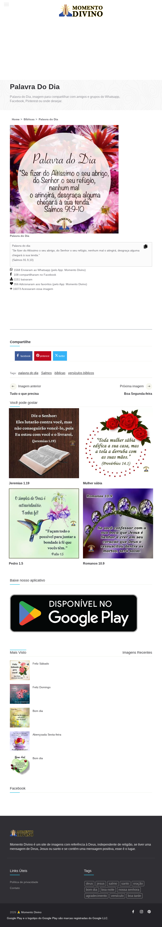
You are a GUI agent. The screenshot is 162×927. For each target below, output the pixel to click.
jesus (101, 883)
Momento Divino (74, 270)
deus (89, 883)
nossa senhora (129, 889)
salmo (113, 883)
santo (125, 883)
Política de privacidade (24, 882)
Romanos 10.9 (94, 563)
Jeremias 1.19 (19, 483)
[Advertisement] (81, 50)
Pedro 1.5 (16, 563)
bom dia (91, 889)
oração (138, 883)
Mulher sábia (92, 483)
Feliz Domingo (42, 687)
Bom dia (38, 710)
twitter (61, 356)
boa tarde (134, 895)
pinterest (44, 356)
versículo (117, 895)
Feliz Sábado (41, 663)
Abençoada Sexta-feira (47, 734)
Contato (15, 888)
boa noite (107, 889)
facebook (25, 356)
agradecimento (96, 895)
